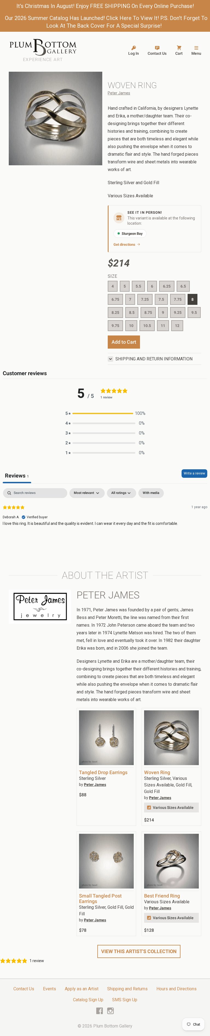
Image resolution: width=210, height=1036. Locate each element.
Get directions (124, 244)
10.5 (147, 325)
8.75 (148, 312)
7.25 (145, 299)
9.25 (178, 312)
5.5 (138, 286)
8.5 (132, 312)
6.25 (167, 286)
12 (177, 325)
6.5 (183, 286)
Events (49, 988)
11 (163, 325)
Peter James (119, 93)
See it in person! (144, 212)
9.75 (115, 325)
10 (131, 325)
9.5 (194, 312)
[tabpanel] (105, 523)
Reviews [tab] (17, 475)
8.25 (115, 312)
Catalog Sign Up (88, 999)
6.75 (115, 299)
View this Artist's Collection (139, 951)
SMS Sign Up (124, 999)
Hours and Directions (176, 988)
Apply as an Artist (81, 988)
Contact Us (23, 988)
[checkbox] (151, 493)
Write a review (194, 473)
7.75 (178, 299)
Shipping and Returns (127, 988)
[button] (105, 413)
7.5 (161, 299)
